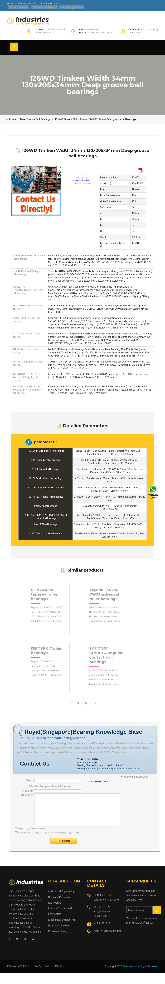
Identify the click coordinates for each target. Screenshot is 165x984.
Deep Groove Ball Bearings (35, 119)
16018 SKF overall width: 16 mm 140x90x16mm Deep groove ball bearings (29, 389)
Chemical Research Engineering (59, 900)
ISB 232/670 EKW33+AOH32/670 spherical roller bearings (28, 289)
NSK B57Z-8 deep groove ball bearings (27, 363)
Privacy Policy (41, 966)
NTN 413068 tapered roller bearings (44, 594)
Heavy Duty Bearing (72, 7)
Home (12, 119)
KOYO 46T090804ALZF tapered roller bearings (29, 257)
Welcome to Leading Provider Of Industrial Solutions (33, 3)
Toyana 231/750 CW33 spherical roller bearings (104, 594)
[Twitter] (17, 939)
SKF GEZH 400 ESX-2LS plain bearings (27, 307)
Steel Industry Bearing (44, 7)
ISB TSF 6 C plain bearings (47, 650)
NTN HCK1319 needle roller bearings (26, 335)
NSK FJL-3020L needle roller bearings (27, 320)
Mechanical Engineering (61, 919)
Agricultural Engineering (61, 891)
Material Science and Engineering (60, 911)
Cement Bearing (18, 7)
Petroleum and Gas (59, 925)
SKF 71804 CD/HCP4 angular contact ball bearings (106, 655)
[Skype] (25, 939)
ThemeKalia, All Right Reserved (140, 966)
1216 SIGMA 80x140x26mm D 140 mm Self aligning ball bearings (28, 377)
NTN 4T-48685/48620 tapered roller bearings (28, 273)
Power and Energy (58, 931)
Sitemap (57, 966)
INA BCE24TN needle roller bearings (26, 351)
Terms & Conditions (18, 966)
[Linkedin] (33, 939)
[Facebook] (9, 939)
